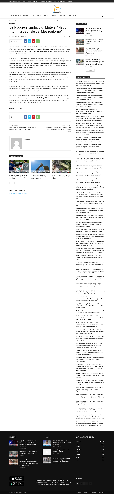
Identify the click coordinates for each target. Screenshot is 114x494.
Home (11, 21)
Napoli (21, 108)
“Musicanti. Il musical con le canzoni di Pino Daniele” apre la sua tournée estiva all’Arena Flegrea (58, 129)
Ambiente (16, 21)
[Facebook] (25, 41)
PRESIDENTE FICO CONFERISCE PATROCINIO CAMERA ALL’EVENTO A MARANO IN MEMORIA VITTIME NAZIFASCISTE (89, 423)
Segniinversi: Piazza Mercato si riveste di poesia (89, 120)
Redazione (16, 36)
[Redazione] (10, 37)
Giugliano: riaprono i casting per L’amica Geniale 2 (89, 127)
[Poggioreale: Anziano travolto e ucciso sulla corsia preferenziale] (80, 42)
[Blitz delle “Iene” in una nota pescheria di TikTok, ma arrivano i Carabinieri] (47, 443)
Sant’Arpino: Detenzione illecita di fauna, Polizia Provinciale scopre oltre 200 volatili (19, 177)
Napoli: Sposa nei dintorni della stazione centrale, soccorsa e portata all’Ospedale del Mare (61, 460)
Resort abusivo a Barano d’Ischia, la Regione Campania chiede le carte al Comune (61, 177)
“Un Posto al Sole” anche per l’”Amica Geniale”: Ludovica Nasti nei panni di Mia (89, 196)
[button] (102, 16)
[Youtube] (90, 483)
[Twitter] (29, 41)
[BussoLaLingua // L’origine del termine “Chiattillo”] (47, 452)
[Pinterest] (33, 41)
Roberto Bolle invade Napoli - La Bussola (87, 229)
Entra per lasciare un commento (18, 193)
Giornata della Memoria (82, 422)
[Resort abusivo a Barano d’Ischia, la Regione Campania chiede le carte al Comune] (61, 166)
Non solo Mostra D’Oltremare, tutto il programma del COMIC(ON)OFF (90, 338)
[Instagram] (82, 483)
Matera (16, 108)
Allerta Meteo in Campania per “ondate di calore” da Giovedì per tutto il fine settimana (39, 177)
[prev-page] (10, 183)
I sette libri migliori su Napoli (92, 312)
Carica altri (89, 70)
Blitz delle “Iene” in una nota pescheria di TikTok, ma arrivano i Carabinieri (62, 442)
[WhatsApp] (38, 41)
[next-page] (13, 183)
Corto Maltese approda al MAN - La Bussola (88, 337)
